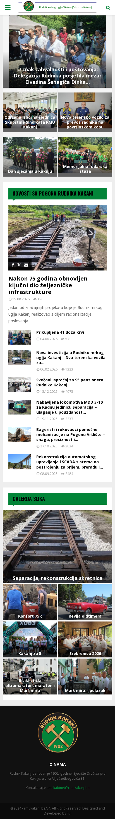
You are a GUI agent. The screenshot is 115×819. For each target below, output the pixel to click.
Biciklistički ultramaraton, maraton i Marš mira (30, 685)
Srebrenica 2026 (85, 653)
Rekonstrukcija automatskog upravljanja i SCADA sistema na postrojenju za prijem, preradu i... (69, 461)
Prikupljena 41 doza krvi (60, 332)
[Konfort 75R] (30, 602)
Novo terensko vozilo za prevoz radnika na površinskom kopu (85, 122)
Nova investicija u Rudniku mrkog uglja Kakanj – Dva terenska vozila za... (71, 357)
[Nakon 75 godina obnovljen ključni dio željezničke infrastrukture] (57, 237)
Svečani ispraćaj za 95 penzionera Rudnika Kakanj (69, 382)
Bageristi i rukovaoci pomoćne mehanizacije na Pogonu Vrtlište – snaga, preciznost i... (70, 434)
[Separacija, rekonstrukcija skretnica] (57, 546)
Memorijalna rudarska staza (85, 169)
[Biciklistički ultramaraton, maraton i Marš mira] (30, 676)
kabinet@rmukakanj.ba (71, 787)
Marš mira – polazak (85, 690)
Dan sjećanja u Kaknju (30, 171)
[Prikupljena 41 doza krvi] (19, 337)
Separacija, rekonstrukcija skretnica (57, 578)
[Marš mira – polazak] (85, 676)
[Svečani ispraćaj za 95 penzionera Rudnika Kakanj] (19, 384)
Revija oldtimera (85, 616)
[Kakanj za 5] (30, 639)
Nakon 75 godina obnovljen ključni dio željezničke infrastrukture (48, 285)
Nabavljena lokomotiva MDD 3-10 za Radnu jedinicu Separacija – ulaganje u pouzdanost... (69, 407)
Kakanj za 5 (29, 653)
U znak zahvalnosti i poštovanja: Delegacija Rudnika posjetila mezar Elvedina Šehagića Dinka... (58, 75)
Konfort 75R (30, 616)
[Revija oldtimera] (85, 602)
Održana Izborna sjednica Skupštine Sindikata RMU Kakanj (29, 122)
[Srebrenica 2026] (85, 639)
